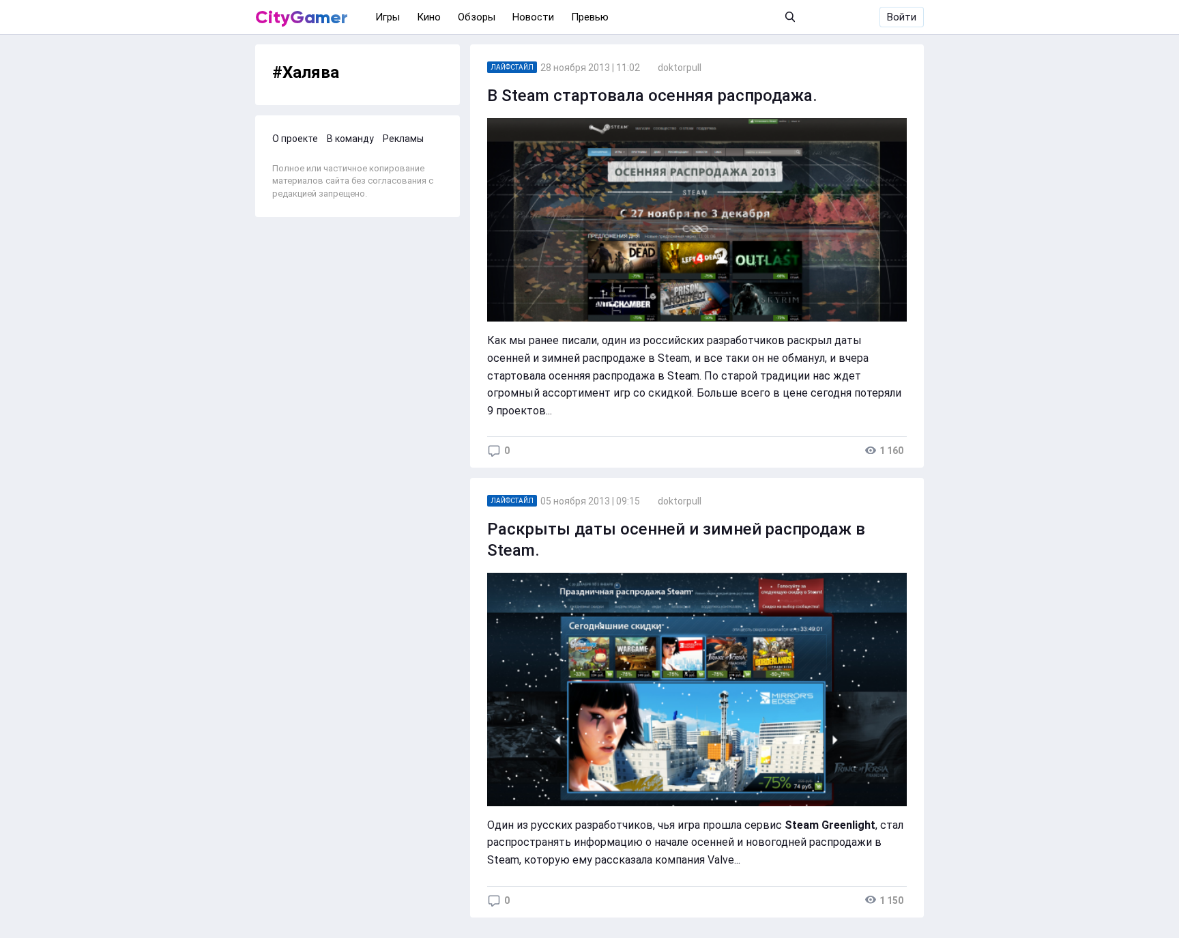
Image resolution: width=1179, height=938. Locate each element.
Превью (590, 17)
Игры (387, 17)
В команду (350, 138)
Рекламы (403, 138)
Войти (901, 17)
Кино (429, 17)
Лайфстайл (512, 67)
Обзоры (476, 17)
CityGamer (301, 17)
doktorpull (679, 67)
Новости (533, 17)
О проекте (295, 138)
